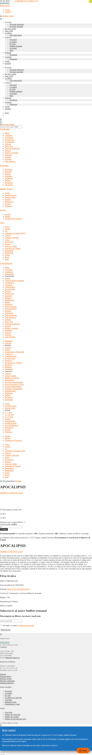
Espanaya (8, 361)
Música (7, 216)
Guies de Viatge (11, 246)
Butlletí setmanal (16, 46)
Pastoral (8, 151)
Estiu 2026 (9, 31)
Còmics (8, 419)
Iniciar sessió (5, 6)
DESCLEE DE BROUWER (18, 589)
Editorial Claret (10, 702)
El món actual (10, 358)
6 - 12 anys (9, 417)
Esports (7, 244)
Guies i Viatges (10, 376)
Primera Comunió (11, 153)
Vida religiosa (10, 161)
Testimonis (9, 313)
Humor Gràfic (10, 197)
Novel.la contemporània (14, 382)
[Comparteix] (6, 752)
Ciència (8, 235)
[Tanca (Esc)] (8, 752)
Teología (18, 481)
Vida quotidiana (11, 315)
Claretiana (8, 285)
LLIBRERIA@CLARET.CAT (26, 1)
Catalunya (8, 354)
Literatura (8, 176)
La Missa (8, 33)
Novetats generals (16, 27)
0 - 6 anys (8, 412)
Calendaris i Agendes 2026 (15, 233)
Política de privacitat (12, 715)
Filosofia (8, 172)
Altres (2, 223)
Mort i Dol (9, 146)
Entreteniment (10, 421)
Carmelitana (9, 283)
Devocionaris (10, 289)
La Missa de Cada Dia (13, 698)
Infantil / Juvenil (6, 189)
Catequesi (8, 135)
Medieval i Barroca (12, 378)
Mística (7, 302)
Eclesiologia (9, 140)
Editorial (8, 53)
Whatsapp (13, 59)
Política (7, 180)
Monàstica (9, 304)
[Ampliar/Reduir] (1, 752)
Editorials (8, 263)
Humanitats (4, 166)
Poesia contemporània (13, 387)
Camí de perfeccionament (14, 281)
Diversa (8, 291)
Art (6, 231)
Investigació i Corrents (13, 363)
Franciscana (9, 294)
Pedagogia (9, 178)
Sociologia (9, 185)
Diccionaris (9, 242)
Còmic (7, 193)
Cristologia (9, 138)
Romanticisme (10, 391)
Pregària (8, 311)
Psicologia (9, 183)
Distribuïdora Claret (12, 704)
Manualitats (9, 251)
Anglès (7, 229)
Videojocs (8, 206)
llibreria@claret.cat (12, 658)
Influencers (9, 202)
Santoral (8, 157)
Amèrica (8, 348)
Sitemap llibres (5, 676)
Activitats (13, 48)
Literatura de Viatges (12, 248)
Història (8, 174)
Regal (7, 257)
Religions (8, 155)
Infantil (7, 200)
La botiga (13, 42)
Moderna (8, 367)
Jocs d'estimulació (11, 425)
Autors (2, 263)
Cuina (7, 240)
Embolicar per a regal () (11, 522)
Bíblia (7, 133)
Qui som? (13, 40)
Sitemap (3, 674)
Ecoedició (13, 55)
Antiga (7, 350)
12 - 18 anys (9, 415)
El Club (12, 44)
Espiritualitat (4, 129)
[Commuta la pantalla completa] (3, 752)
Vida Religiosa (10, 317)
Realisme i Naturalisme (13, 389)
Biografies (9, 170)
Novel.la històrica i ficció (14, 384)
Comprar (4, 529)
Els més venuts (10, 29)
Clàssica (8, 374)
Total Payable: (5, 524)
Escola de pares (11, 195)
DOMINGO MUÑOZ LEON (11, 493)
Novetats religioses (17, 24)
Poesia (7, 255)
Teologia (8, 159)
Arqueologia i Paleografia (14, 352)
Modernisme (9, 380)
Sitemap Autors (6, 679)
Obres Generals (11, 307)
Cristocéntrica (10, 287)
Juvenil (7, 204)
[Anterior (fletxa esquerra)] (1, 754)
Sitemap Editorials (7, 683)
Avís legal (8, 712)
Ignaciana (8, 296)
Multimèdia (9, 253)
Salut (7, 259)
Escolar (3, 210)
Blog (11, 50)
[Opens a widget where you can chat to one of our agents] (83, 751)
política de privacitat (26, 625)
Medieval (8, 365)
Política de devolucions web (15, 719)
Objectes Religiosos (12, 148)
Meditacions (9, 300)
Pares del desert (11, 309)
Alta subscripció (16, 35)
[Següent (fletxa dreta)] (3, 754)
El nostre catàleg (8, 124)
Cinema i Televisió (12, 238)
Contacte (8, 57)
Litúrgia (8, 144)
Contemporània (10, 356)
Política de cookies (12, 717)
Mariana (8, 298)
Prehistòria (9, 369)
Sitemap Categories (7, 681)
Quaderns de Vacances (13, 219)
